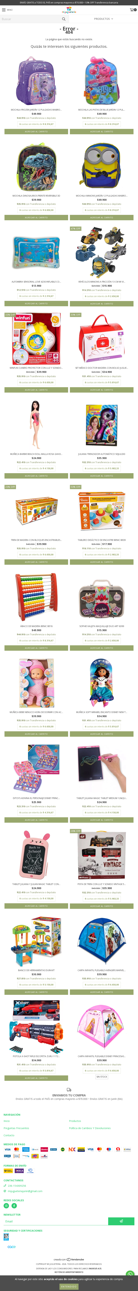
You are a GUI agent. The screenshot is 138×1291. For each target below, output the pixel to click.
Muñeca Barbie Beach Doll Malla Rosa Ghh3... (36, 454)
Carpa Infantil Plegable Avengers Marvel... (102, 970)
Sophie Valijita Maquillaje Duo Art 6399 (101, 626)
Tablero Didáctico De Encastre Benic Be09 (102, 540)
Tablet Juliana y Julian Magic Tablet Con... (36, 884)
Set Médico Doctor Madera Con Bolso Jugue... (101, 368)
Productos (75, 1121)
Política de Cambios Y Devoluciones (90, 1128)
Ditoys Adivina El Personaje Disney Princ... (36, 798)
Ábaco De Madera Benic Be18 (36, 626)
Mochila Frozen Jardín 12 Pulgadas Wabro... (36, 109)
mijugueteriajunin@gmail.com (25, 1191)
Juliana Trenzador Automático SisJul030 (101, 454)
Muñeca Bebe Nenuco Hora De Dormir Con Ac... (36, 712)
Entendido (69, 1286)
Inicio (7, 1121)
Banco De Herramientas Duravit (36, 970)
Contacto (9, 1135)
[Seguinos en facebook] (14, 1205)
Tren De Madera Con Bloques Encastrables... (36, 540)
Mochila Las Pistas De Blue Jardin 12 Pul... (101, 109)
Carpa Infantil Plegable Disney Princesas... (102, 1056)
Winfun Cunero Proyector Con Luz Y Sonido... (36, 368)
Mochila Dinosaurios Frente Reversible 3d (36, 195)
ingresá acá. (95, 1268)
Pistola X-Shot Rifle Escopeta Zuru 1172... (36, 1056)
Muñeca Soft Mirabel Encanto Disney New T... (101, 712)
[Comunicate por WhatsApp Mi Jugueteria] (130, 1274)
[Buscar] (63, 19)
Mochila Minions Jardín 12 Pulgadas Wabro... (102, 195)
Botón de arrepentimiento (69, 1272)
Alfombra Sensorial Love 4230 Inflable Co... (36, 281)
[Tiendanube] (69, 1260)
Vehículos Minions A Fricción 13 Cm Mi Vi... (101, 281)
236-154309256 (17, 1185)
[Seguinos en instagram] (6, 1205)
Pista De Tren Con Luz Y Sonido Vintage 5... (102, 884)
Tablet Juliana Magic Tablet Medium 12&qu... (102, 798)
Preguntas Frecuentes (16, 1128)
